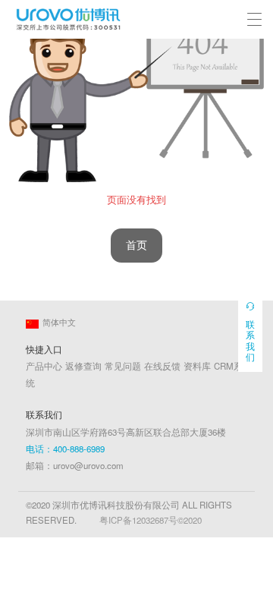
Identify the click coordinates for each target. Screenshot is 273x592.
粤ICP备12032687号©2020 (150, 520)
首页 (136, 245)
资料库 (197, 366)
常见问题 (123, 366)
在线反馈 (162, 366)
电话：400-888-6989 (65, 448)
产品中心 (44, 366)
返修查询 (83, 366)
